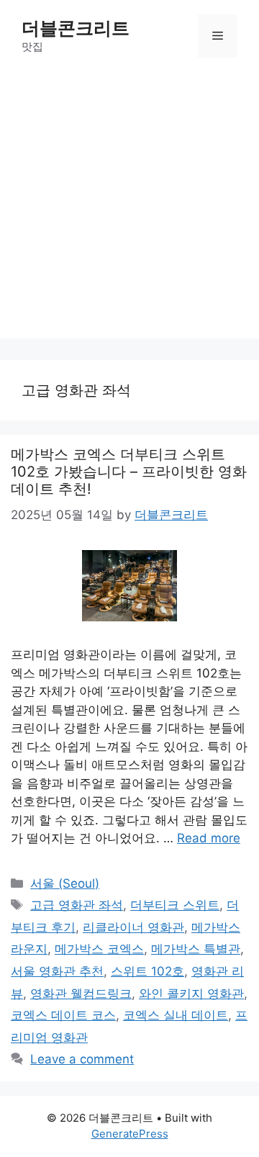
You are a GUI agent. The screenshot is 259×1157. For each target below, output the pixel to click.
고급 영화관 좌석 (76, 905)
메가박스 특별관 (195, 949)
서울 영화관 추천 (57, 971)
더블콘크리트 (76, 28)
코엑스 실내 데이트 (175, 1015)
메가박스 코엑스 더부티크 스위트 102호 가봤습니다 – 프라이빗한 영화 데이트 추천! (129, 472)
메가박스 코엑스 (99, 949)
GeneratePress (129, 1133)
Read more (208, 838)
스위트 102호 (147, 971)
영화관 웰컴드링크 (81, 993)
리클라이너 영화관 (133, 927)
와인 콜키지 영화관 (191, 993)
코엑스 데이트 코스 (63, 1015)
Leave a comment (82, 1059)
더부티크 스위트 (174, 905)
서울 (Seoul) (64, 883)
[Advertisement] (129, 208)
